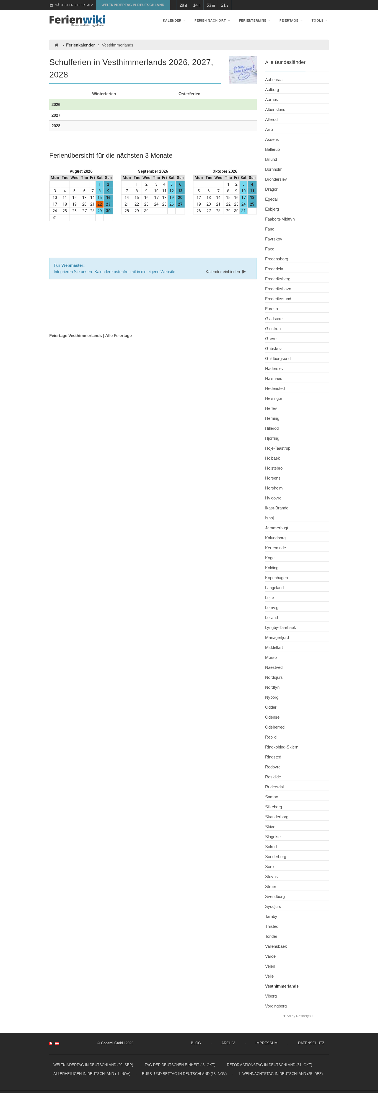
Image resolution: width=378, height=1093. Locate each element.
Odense (272, 717)
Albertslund (275, 109)
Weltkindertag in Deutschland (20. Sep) (93, 1065)
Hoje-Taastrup (277, 448)
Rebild (270, 737)
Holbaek (272, 458)
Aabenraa (274, 79)
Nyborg (271, 697)
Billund (271, 159)
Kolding (271, 567)
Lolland (271, 617)
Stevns (271, 876)
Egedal (271, 199)
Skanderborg (276, 816)
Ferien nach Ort (210, 20)
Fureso (271, 308)
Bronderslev (276, 179)
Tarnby (271, 916)
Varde (270, 956)
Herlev (271, 408)
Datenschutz (311, 1043)
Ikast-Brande (276, 508)
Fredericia (274, 268)
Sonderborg (275, 856)
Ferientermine (252, 20)
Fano (269, 229)
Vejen (270, 966)
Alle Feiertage (118, 335)
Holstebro (274, 468)
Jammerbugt (276, 527)
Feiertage (289, 20)
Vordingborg (276, 1006)
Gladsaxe (274, 318)
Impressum (266, 1043)
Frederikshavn (278, 288)
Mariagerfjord (277, 637)
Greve (270, 338)
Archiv (228, 1043)
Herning (272, 418)
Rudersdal (274, 786)
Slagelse (273, 836)
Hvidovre (273, 498)
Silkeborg (273, 806)
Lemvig (271, 607)
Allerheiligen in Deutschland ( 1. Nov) (91, 1074)
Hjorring (272, 438)
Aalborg (272, 89)
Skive (270, 826)
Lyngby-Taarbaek (280, 627)
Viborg (271, 996)
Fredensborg (276, 259)
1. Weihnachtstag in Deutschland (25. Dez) (280, 1074)
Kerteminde (275, 547)
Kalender (172, 20)
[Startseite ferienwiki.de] (56, 45)
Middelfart (274, 647)
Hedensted (275, 388)
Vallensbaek (276, 946)
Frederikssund (278, 298)
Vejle (269, 976)
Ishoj (269, 518)
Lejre (269, 597)
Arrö (269, 129)
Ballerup (272, 149)
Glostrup (273, 328)
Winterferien (104, 93)
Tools (317, 20)
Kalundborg (275, 537)
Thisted (271, 926)
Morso (271, 657)
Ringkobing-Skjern (281, 747)
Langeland (274, 587)
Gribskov (273, 348)
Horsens (273, 478)
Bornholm (274, 169)
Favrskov (273, 239)
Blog (196, 1043)
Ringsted (273, 757)
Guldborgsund (278, 358)
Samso (271, 796)
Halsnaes (273, 378)
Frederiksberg (277, 278)
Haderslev (274, 368)
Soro (269, 866)
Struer (270, 886)
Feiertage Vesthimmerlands (75, 335)
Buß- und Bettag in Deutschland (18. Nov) (184, 1074)
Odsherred (274, 727)
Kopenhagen (276, 577)
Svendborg (275, 896)
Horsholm (274, 488)
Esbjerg (272, 209)
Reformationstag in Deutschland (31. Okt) (269, 1065)
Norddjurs (274, 677)
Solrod (271, 846)
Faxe (269, 249)
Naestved (274, 667)
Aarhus (271, 99)
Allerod (271, 119)
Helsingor (273, 398)
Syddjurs (273, 906)
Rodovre (273, 767)
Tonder (271, 936)
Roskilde (273, 777)
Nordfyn (272, 687)
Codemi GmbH (113, 1043)
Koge (270, 557)
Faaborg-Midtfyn (280, 219)
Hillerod (272, 428)
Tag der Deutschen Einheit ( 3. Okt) (180, 1065)
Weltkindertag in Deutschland (133, 5)
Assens (272, 139)
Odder (270, 707)
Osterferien (189, 93)
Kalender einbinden (223, 271)
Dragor (271, 189)
